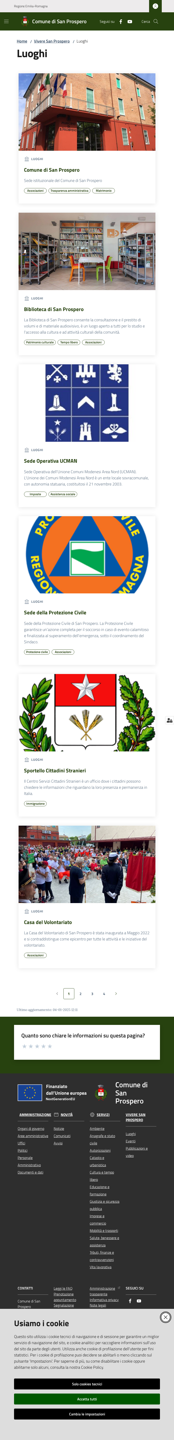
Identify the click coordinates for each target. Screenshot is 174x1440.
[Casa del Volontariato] (87, 864)
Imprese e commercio (98, 1219)
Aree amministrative (33, 1136)
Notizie (59, 1128)
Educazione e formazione (99, 1190)
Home (22, 41)
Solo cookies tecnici (87, 1384)
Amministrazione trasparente (102, 1291)
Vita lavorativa (100, 1267)
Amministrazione (35, 1114)
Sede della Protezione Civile (55, 612)
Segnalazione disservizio (64, 1308)
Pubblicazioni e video (137, 1152)
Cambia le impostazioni (87, 1414)
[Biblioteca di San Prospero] (87, 251)
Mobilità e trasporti (104, 1230)
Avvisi (58, 1143)
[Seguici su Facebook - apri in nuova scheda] (118, 21)
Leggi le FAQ (63, 1288)
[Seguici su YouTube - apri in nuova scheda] (128, 21)
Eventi (130, 1141)
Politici (22, 1150)
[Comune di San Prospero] (87, 112)
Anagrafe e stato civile (102, 1139)
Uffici (21, 1143)
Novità (67, 1114)
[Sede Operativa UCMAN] (87, 403)
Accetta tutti (87, 1399)
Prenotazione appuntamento (65, 1296)
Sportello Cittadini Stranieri (55, 770)
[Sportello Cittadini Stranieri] (87, 712)
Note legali (98, 1305)
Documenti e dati (30, 1172)
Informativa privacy (104, 1299)
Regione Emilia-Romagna (31, 6)
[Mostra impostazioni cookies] (169, 720)
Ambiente (97, 1128)
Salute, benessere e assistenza (104, 1241)
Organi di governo (31, 1128)
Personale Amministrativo (29, 1161)
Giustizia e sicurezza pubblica (104, 1205)
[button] (156, 21)
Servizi (103, 1114)
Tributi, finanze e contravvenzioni (102, 1256)
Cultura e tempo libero (102, 1175)
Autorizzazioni (100, 1150)
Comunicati (62, 1136)
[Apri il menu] (6, 21)
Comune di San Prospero (52, 170)
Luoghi (131, 1133)
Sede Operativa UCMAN (50, 461)
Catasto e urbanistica (98, 1161)
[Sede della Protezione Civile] (87, 555)
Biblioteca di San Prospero (54, 309)
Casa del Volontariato (48, 922)
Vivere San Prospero (52, 41)
